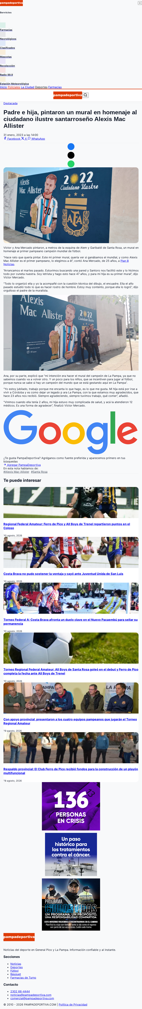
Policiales (14, 87)
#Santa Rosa (39, 472)
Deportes (41, 87)
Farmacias (55, 87)
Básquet (15, 974)
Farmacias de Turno (23, 977)
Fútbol (14, 970)
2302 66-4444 (20, 991)
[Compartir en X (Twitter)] (71, 155)
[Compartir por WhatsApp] (71, 163)
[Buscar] (85, 95)
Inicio (3, 87)
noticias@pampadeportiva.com (30, 995)
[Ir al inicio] (67, 95)
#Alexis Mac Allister (16, 472)
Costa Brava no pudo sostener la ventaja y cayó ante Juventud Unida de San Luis (63, 574)
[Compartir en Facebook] (71, 146)
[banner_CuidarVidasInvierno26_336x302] (71, 929)
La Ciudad (27, 87)
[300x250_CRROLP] (71, 875)
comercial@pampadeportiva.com (32, 998)
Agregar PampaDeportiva (23, 465)
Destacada (10, 103)
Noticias (15, 963)
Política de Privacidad (73, 1004)
